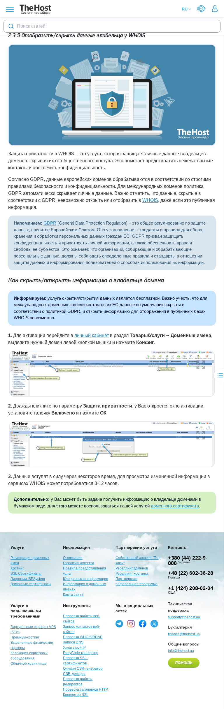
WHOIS (150, 200)
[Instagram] (131, 623)
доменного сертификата (175, 505)
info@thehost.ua (181, 651)
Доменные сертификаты (30, 584)
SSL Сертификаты (25, 574)
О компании (73, 558)
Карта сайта (73, 594)
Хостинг (17, 568)
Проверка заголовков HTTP (85, 689)
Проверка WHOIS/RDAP (82, 637)
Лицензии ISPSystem (27, 579)
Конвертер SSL (75, 695)
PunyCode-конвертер (80, 653)
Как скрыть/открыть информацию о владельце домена (86, 280)
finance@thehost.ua (184, 634)
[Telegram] (119, 623)
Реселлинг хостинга (132, 574)
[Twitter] (154, 623)
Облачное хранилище (28, 664)
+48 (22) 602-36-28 (190, 573)
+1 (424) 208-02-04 (190, 588)
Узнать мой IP (74, 647)
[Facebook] (142, 623)
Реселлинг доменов (132, 568)
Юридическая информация (85, 579)
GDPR (49, 223)
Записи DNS (73, 642)
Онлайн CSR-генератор (83, 668)
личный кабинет (91, 335)
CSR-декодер (74, 674)
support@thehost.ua (184, 617)
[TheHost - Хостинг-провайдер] (34, 9)
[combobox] (112, 26)
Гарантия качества (78, 563)
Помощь (183, 663)
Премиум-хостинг (24, 637)
